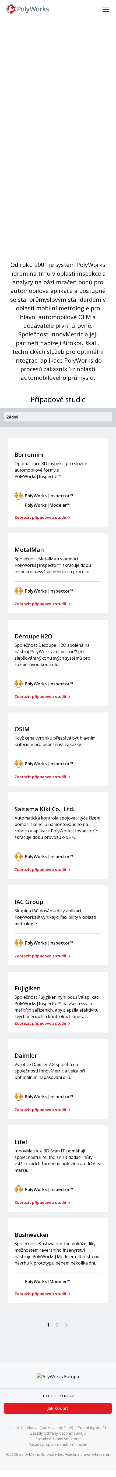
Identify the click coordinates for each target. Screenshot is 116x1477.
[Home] (28, 9)
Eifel (21, 1142)
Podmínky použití (92, 1427)
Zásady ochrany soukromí (57, 1438)
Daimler (26, 1055)
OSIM (22, 729)
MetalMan (29, 549)
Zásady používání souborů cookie (58, 1444)
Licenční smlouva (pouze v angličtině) (41, 1427)
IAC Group (29, 902)
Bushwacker (32, 1235)
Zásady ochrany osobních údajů (58, 1433)
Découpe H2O (33, 636)
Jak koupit (58, 1408)
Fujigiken (28, 988)
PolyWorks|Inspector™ (49, 496)
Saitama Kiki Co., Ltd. (44, 809)
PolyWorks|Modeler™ (47, 505)
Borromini (29, 454)
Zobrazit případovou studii (41, 517)
